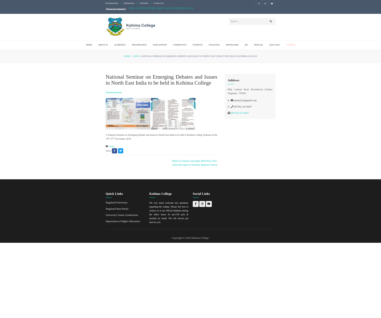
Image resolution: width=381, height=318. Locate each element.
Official (258, 45)
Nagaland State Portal (117, 208)
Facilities (214, 45)
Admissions (129, 3)
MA (246, 45)
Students (198, 45)
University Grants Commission (122, 215)
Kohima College (200, 238)
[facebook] (259, 3)
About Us (103, 45)
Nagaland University (117, 202)
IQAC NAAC (274, 45)
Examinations (112, 3)
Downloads (232, 45)
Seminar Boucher (114, 92)
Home (89, 45)
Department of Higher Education (123, 221)
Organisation (139, 45)
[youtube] (271, 3)
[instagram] (265, 3)
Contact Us (159, 3)
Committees (179, 45)
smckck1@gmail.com (245, 100)
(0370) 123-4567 (243, 106)
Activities (144, 3)
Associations (160, 45)
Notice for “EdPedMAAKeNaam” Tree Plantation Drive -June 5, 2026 (162, 9)
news (112, 146)
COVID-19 (290, 45)
